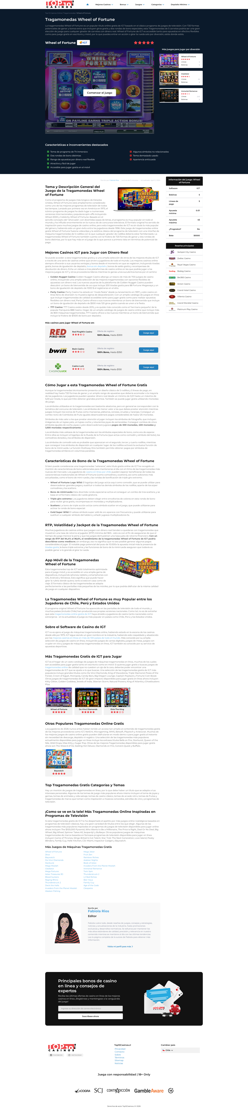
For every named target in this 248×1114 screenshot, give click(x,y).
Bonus (123, 4)
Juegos (138, 4)
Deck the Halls (52, 885)
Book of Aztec (90, 863)
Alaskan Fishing (52, 891)
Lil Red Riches (90, 877)
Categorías (156, 4)
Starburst (49, 863)
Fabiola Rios (114, 180)
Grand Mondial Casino (187, 303)
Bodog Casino (184, 271)
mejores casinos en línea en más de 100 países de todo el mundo (86, 638)
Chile (168, 1050)
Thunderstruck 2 (53, 882)
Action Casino (183, 284)
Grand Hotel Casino (186, 290)
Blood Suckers (52, 877)
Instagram (76, 1055)
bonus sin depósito (97, 266)
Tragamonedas (69, 13)
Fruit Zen (88, 854)
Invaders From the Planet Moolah (61, 888)
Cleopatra (88, 888)
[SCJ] (98, 1094)
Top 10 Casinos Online (53, 13)
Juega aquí (148, 333)
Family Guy (89, 882)
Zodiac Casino (184, 258)
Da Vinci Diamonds (88, 709)
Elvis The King (117, 709)
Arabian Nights (91, 860)
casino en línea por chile (98, 472)
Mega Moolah (51, 866)
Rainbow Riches (91, 857)
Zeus (47, 854)
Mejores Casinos (103, 4)
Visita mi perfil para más (119, 946)
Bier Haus (88, 880)
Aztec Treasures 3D (54, 874)
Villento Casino (184, 296)
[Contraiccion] (118, 1094)
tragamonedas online (56, 667)
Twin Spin (88, 871)
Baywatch (59, 771)
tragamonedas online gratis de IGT (73, 614)
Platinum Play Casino (187, 309)
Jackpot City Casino (186, 252)
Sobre (118, 1055)
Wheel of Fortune (59, 709)
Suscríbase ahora (90, 1016)
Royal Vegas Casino (186, 265)
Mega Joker (89, 852)
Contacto (119, 1052)
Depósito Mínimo (179, 4)
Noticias (119, 1063)
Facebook (58, 1055)
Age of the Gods (91, 885)
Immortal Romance (93, 868)
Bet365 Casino (184, 277)
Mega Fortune (52, 871)
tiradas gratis (52, 547)
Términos (119, 1057)
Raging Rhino (51, 880)
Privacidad (120, 1049)
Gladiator (49, 868)
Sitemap (119, 1060)
